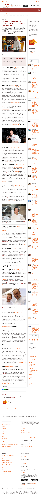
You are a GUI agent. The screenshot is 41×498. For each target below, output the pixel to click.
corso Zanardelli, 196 (10, 183)
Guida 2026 (23, 456)
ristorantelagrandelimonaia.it (20, 167)
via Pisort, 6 (13, 85)
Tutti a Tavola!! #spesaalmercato (9, 466)
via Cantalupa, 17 (11, 347)
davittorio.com (17, 348)
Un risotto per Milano (6, 471)
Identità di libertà (6, 467)
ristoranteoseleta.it (22, 68)
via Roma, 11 (9, 329)
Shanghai (4, 473)
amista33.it (16, 107)
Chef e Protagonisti (6, 424)
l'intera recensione (8, 82)
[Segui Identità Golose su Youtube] (8, 1)
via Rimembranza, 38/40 (15, 147)
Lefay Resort (16, 171)
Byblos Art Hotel (6, 109)
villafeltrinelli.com (18, 149)
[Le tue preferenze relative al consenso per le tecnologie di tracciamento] (1, 373)
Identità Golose (13, 406)
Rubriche (7, 13)
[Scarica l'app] (24, 480)
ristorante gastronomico (13, 324)
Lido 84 (22, 231)
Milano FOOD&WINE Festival (8, 455)
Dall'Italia (12, 13)
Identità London (5, 458)
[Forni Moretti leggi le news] (18, 5)
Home (3, 13)
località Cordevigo (17, 67)
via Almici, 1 (14, 248)
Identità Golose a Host (6, 464)
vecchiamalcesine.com (18, 86)
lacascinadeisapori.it (14, 250)
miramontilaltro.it (18, 312)
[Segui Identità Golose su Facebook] (3, 1)
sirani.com (16, 368)
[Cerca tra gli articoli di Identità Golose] (36, 1)
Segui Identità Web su (33, 336)
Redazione (4, 430)
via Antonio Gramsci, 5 (10, 366)
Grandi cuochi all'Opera (7, 462)
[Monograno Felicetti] (32, 5)
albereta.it (21, 270)
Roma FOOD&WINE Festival (8, 457)
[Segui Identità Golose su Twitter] (6, 1)
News (3, 433)
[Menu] (1, 10)
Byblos (8, 111)
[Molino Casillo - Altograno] (11, 6)
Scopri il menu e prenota (26, 446)
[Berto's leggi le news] (25, 5)
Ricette (3, 426)
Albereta (5, 279)
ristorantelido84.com (17, 185)
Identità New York (6, 460)
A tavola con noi (5, 474)
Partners (4, 431)
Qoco (3, 469)
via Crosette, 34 (14, 310)
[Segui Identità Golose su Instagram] (5, 1)
